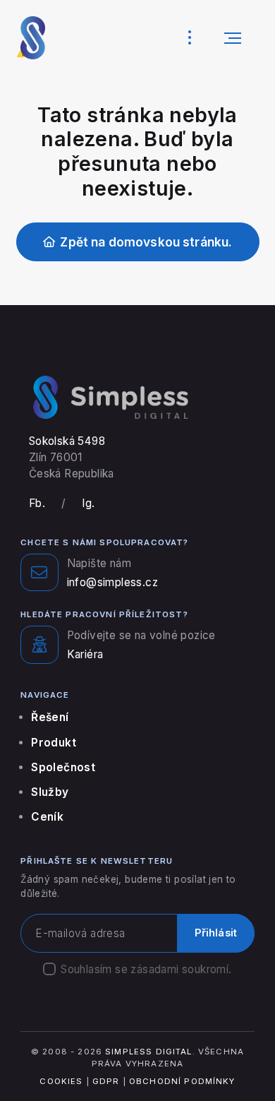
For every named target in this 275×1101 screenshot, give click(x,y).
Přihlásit (216, 933)
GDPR (106, 1081)
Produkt (53, 742)
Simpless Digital (148, 1052)
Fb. (37, 503)
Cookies (60, 1081)
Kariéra (85, 654)
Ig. (88, 503)
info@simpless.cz (112, 582)
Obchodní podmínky (182, 1081)
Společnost (63, 767)
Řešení (49, 717)
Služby (49, 792)
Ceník (47, 816)
